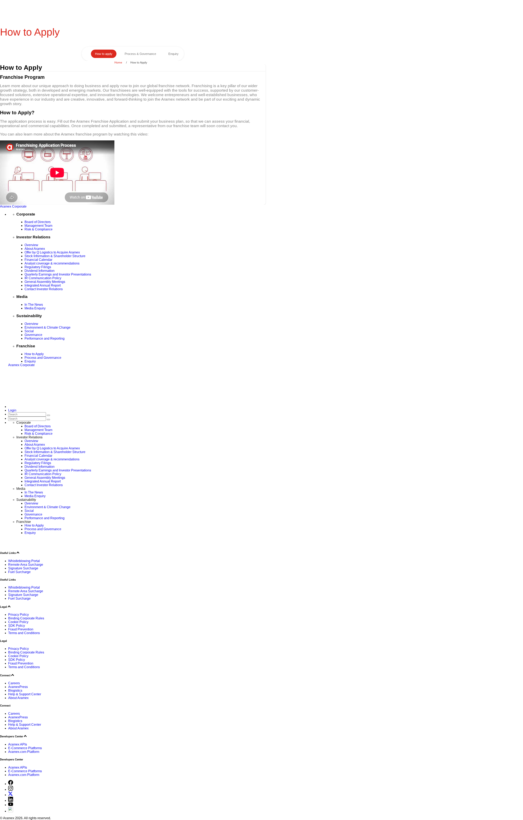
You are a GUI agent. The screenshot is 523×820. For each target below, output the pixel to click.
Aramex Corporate (13, 206)
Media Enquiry (35, 308)
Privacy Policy (18, 614)
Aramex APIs (17, 744)
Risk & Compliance (39, 229)
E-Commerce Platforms (25, 748)
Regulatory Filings (38, 267)
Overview (31, 245)
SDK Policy (16, 625)
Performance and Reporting (45, 338)
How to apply (103, 54)
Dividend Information (40, 270)
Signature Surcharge (23, 568)
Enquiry (173, 54)
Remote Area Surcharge (25, 564)
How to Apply (34, 354)
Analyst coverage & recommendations (52, 263)
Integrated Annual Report (43, 285)
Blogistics (15, 690)
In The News (34, 304)
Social (29, 331)
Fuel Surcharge (19, 572)
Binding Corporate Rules (26, 618)
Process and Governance (43, 357)
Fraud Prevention (20, 629)
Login (12, 410)
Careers (14, 683)
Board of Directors (38, 222)
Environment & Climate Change (47, 327)
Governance (33, 335)
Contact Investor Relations (44, 289)
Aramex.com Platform (23, 751)
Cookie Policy (18, 622)
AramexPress (18, 687)
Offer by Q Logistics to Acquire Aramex (52, 252)
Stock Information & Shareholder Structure (55, 256)
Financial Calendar (38, 259)
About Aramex (35, 248)
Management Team (38, 225)
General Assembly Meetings (45, 281)
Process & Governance (140, 54)
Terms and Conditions (24, 633)
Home (118, 62)
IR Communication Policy (43, 278)
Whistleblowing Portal (24, 561)
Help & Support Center (24, 694)
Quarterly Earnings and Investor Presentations (58, 274)
